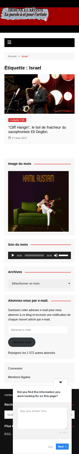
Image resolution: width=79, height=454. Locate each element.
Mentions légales (19, 377)
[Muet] (56, 255)
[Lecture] (13, 255)
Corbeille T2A (17, 120)
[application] (39, 255)
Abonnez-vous (21, 342)
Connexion (15, 368)
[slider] (64, 255)
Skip (50, 446)
